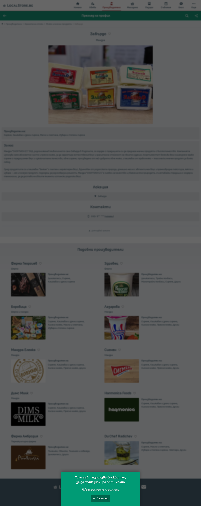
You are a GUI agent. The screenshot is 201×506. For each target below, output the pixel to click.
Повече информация (93, 489)
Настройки (113, 489)
